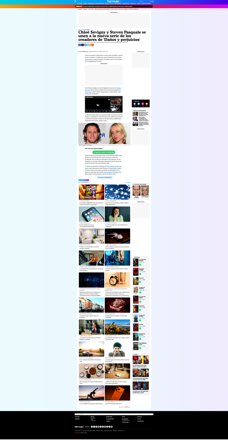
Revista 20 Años (146, 3)
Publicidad (115, 430)
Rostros (139, 416)
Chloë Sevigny (89, 59)
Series (85, 3)
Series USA (90, 9)
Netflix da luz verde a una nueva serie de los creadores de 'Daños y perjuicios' (144, 124)
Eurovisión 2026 (125, 420)
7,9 (140, 348)
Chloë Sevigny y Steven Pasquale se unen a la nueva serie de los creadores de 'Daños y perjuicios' (117, 9)
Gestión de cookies (108, 430)
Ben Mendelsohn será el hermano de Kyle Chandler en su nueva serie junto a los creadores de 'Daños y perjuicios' (144, 114)
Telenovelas (126, 3)
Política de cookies (99, 430)
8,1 (139, 309)
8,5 (140, 301)
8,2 (140, 320)
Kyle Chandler (118, 59)
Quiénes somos (78, 430)
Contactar (119, 430)
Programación (99, 3)
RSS (123, 430)
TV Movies (93, 420)
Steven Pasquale (98, 59)
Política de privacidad (91, 430)
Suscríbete (140, 421)
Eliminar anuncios (114, 12)
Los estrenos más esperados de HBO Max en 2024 (140, 392)
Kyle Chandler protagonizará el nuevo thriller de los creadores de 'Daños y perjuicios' (144, 119)
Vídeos (107, 3)
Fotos (111, 3)
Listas (92, 419)
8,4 (140, 282)
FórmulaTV (80, 9)
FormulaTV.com (78, 432)
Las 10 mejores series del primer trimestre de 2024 (139, 366)
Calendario (93, 418)
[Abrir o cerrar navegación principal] (75, 1)
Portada (77, 416)
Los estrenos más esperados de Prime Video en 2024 (140, 379)
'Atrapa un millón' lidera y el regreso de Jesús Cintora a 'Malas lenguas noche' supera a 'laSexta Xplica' (104, 6)
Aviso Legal (84, 430)
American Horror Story (100, 155)
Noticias (79, 3)
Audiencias (91, 3)
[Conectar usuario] (153, 1)
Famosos (133, 3)
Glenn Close (88, 92)
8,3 (140, 264)
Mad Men (115, 172)
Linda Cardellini (108, 172)
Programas (117, 3)
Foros (139, 3)
